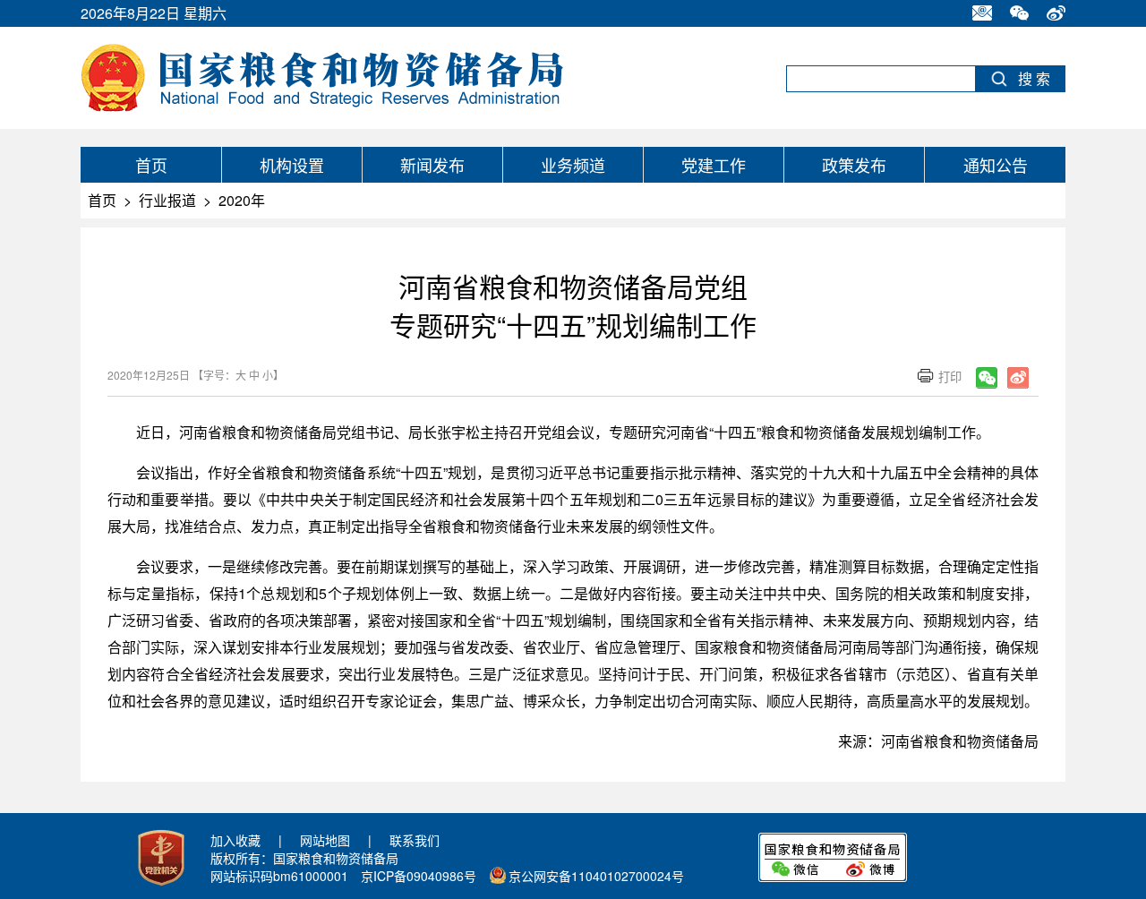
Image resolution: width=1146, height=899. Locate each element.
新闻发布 (432, 164)
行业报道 (167, 200)
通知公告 (995, 164)
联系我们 (414, 840)
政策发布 (854, 164)
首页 (151, 164)
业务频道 (573, 164)
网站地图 (325, 840)
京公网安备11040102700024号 (596, 876)
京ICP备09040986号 (418, 876)
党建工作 (713, 164)
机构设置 (292, 164)
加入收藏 (235, 840)
